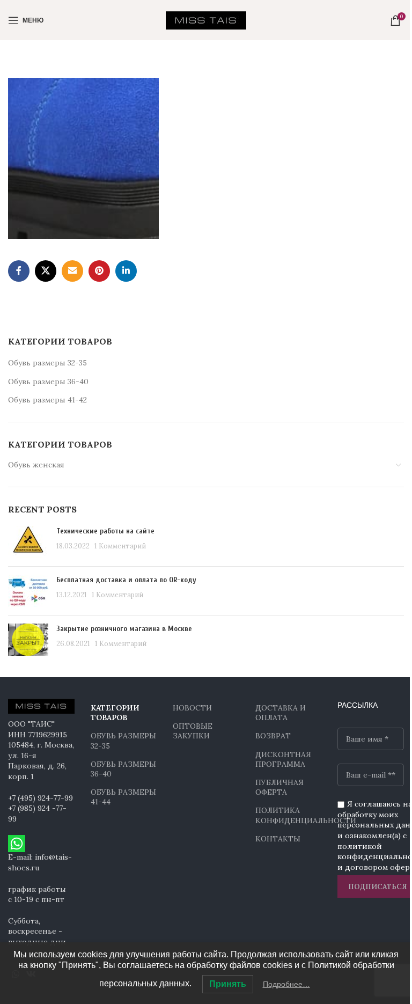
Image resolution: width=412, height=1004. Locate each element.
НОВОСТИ (192, 708)
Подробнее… (286, 984)
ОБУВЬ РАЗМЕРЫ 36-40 (123, 769)
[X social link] (45, 271)
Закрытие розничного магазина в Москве (124, 628)
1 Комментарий (120, 545)
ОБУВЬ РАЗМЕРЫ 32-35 (123, 740)
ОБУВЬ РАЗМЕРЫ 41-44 (123, 797)
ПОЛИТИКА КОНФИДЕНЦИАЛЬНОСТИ (288, 815)
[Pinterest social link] (99, 271)
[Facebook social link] (19, 271)
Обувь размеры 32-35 (47, 363)
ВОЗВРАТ (273, 736)
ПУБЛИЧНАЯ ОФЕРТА (279, 787)
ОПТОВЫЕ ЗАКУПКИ (192, 731)
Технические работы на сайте (105, 531)
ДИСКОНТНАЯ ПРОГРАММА (283, 759)
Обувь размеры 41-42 (47, 400)
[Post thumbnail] (28, 542)
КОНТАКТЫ (277, 839)
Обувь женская (36, 465)
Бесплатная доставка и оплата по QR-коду (126, 579)
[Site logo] (206, 19)
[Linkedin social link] (126, 271)
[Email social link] (72, 271)
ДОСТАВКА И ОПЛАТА (280, 712)
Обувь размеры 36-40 (48, 381)
